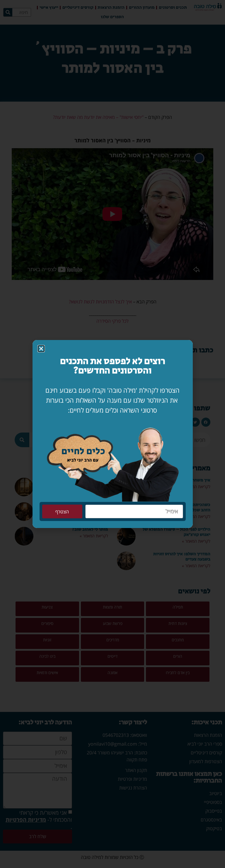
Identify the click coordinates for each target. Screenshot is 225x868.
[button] (41, 348)
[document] (112, 434)
